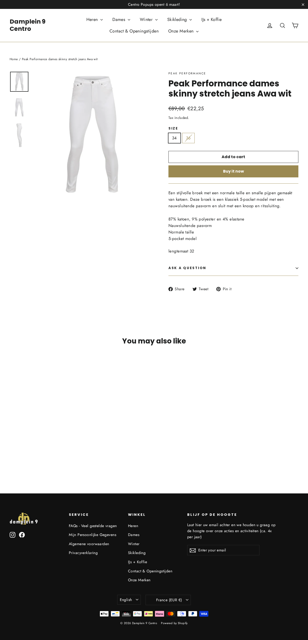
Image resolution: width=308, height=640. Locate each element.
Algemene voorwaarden (89, 544)
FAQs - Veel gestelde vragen (93, 526)
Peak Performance (187, 73)
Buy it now (233, 171)
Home (14, 59)
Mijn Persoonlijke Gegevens (92, 534)
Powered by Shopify (174, 623)
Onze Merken (181, 31)
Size (173, 128)
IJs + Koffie (211, 19)
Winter (147, 19)
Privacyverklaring (83, 553)
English (126, 599)
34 (174, 138)
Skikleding (177, 19)
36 (188, 138)
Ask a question (187, 268)
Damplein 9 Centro (27, 25)
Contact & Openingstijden (134, 31)
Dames (119, 19)
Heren (92, 19)
